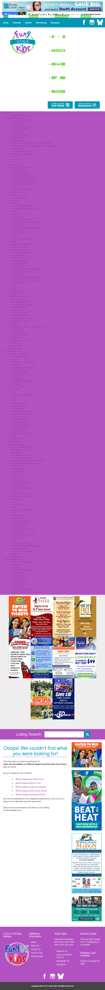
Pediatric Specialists (19, 334)
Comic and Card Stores (21, 457)
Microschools (16, 140)
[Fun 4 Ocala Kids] (22, 42)
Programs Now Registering (22, 425)
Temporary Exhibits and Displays (25, 277)
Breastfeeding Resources (22, 301)
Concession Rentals (19, 356)
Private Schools (17, 148)
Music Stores (16, 479)
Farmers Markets (18, 468)
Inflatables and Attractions (22, 367)
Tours (13, 285)
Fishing (14, 211)
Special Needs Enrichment (22, 433)
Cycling (14, 507)
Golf (12, 512)
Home (6, 22)
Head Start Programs (20, 129)
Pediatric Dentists (18, 331)
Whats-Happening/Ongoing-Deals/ (30, 794)
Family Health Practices (21, 318)
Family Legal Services (20, 173)
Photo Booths (17, 378)
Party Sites (15, 375)
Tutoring (14, 156)
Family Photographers (20, 175)
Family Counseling (19, 312)
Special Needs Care (19, 340)
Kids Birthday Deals (19, 370)
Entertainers (16, 364)
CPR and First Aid (18, 307)
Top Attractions (17, 282)
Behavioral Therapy (19, 296)
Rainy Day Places (18, 255)
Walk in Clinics (17, 348)
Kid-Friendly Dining (19, 474)
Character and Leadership (22, 394)
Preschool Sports (18, 531)
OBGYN (14, 323)
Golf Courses (16, 225)
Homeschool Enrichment (21, 414)
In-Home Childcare (19, 134)
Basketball (15, 499)
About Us (35, 945)
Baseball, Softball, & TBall (22, 496)
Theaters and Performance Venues (26, 279)
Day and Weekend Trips (21, 205)
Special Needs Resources (22, 189)
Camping (15, 203)
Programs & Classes (15, 386)
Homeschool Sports (19, 523)
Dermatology (16, 310)
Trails (13, 288)
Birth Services (17, 299)
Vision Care (16, 345)
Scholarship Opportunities (22, 151)
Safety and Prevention (20, 427)
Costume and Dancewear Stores (25, 463)
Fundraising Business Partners (24, 178)
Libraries (14, 236)
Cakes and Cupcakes (20, 353)
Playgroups (16, 186)
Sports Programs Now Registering (25, 545)
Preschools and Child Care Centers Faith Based (31, 142)
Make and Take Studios (21, 238)
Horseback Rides (18, 230)
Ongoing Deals (17, 575)
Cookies (14, 359)
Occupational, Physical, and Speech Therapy (30, 326)
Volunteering (16, 441)
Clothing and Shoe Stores (22, 455)
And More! (61, 964)
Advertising (41, 22)
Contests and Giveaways (21, 562)
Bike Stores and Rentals (21, 449)
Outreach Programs (19, 419)
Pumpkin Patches (18, 578)
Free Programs (17, 408)
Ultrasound (15, 342)
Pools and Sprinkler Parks (22, 252)
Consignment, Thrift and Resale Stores (28, 460)
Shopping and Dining (15, 444)
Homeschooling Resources (22, 181)
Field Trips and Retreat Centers (24, 208)
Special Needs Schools (21, 153)
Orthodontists (17, 329)
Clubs (13, 397)
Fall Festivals (16, 564)
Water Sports (16, 556)
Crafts (13, 400)
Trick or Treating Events (21, 589)
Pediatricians (16, 337)
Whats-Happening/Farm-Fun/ (28, 783)
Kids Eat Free (17, 477)
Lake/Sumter (85, 16)
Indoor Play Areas (18, 233)
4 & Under (15, 389)
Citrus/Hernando (62, 16)
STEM (13, 436)
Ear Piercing (16, 466)
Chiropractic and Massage (22, 304)
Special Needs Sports (20, 542)
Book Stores (16, 452)
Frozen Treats (17, 471)
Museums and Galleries (21, 244)
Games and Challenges (21, 219)
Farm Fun (15, 567)
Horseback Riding (18, 526)
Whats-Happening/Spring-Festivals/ (31, 786)
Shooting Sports (18, 537)
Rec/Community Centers (21, 258)
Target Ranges (17, 274)
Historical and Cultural (20, 411)
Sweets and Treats (19, 485)
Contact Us (36, 949)
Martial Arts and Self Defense (23, 529)
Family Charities (18, 170)
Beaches (14, 200)
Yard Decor (16, 383)
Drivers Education (18, 403)
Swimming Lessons (19, 548)
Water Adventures (18, 290)
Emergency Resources (21, 167)
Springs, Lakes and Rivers (22, 271)
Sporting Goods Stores (21, 482)
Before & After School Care (22, 121)
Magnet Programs (19, 137)
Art (12, 392)
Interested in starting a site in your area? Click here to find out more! (64, 942)
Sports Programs (13, 490)
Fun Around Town (14, 195)
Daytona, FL (62, 951)
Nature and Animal (19, 416)
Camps (9, 112)
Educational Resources (21, 126)
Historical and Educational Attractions (27, 227)
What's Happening (14, 559)
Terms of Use (37, 952)
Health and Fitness (19, 518)
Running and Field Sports (22, 534)
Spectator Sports (18, 266)
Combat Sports (17, 504)
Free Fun (15, 214)
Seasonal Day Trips (19, 581)
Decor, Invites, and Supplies (23, 362)
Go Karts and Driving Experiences (25, 222)
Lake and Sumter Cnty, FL (64, 956)
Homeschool (16, 132)
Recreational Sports (19, 260)
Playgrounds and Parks (21, 249)
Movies (14, 241)
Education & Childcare (15, 118)
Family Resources (14, 164)
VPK (13, 162)
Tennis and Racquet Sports (22, 551)
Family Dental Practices (21, 315)
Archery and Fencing (20, 493)
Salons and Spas (18, 263)
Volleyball (15, 553)
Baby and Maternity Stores (22, 446)
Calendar (17, 22)
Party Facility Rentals (20, 373)
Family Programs (18, 405)
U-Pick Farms (17, 592)
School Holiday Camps (20, 115)
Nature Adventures (19, 247)
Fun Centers (16, 216)
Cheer (13, 501)
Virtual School (17, 159)
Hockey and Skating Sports (22, 520)
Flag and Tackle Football (21, 509)
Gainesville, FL (63, 960)
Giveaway (55, 22)
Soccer (14, 540)
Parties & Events (13, 351)
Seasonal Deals (17, 583)
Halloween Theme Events (22, 570)
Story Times (16, 438)
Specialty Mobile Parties (21, 381)
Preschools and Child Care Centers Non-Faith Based (34, 145)
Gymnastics (16, 515)
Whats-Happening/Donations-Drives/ (31, 790)
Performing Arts (17, 422)
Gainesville (33, 16)
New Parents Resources (21, 184)
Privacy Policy (37, 956)
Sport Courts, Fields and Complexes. (27, 268)
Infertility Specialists (19, 321)
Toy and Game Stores (20, 488)
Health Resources (14, 293)
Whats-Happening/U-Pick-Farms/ (30, 779)
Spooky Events (17, 586)
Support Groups (18, 192)
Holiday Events (17, 572)
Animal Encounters (19, 197)
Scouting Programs (19, 430)
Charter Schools (18, 123)
